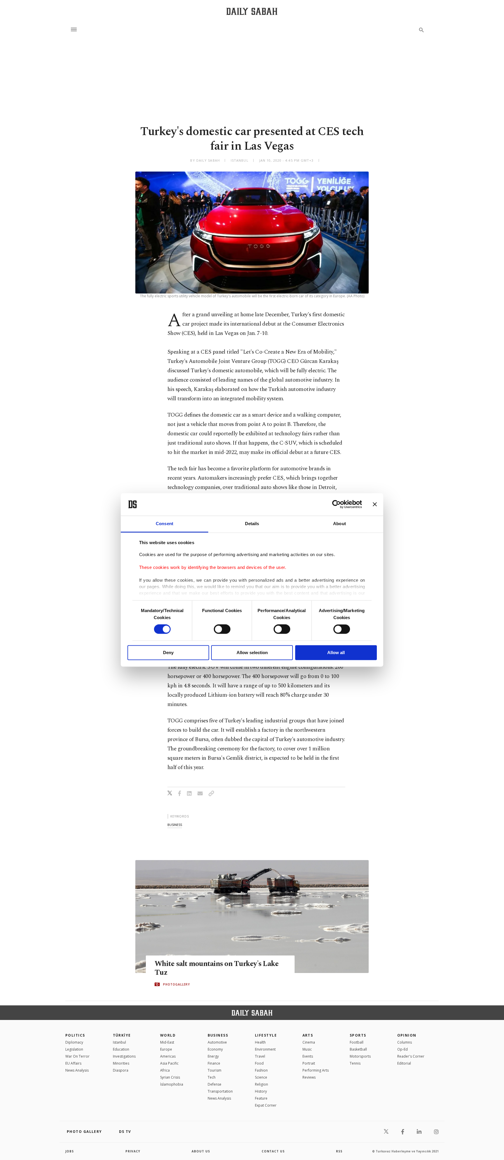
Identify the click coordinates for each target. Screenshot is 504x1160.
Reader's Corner (410, 1056)
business (174, 824)
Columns (404, 1042)
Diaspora (120, 1070)
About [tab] (339, 523)
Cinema (308, 1042)
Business (218, 1035)
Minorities (121, 1063)
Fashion (261, 1070)
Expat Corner (265, 1105)
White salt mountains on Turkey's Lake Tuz (217, 968)
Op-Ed (402, 1049)
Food (259, 1063)
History (261, 1091)
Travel (260, 1056)
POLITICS (75, 1035)
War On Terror (77, 1056)
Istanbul (119, 1042)
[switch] (222, 629)
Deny (168, 652)
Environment (265, 1049)
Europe (166, 1049)
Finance (214, 1063)
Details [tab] (252, 523)
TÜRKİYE (122, 1035)
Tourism (214, 1070)
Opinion (406, 1035)
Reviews (309, 1077)
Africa (165, 1070)
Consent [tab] (164, 523)
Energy (213, 1056)
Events (307, 1056)
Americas (168, 1056)
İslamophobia (171, 1084)
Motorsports (360, 1056)
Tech (212, 1077)
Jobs (69, 1151)
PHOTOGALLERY (176, 984)
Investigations (124, 1056)
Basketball (358, 1049)
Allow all (336, 652)
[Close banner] (375, 504)
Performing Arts (315, 1070)
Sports (358, 1035)
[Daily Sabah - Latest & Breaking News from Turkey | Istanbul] (251, 11)
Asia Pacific (169, 1063)
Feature (261, 1098)
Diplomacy (74, 1042)
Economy (215, 1049)
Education (121, 1049)
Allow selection (252, 652)
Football (356, 1042)
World (168, 1035)
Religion (261, 1084)
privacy (132, 1151)
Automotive (217, 1042)
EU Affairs (73, 1063)
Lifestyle (266, 1035)
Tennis (355, 1063)
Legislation (74, 1049)
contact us (273, 1151)
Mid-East (167, 1042)
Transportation (220, 1091)
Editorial (404, 1063)
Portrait (308, 1063)
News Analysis (77, 1070)
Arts (307, 1035)
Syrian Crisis (170, 1077)
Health (260, 1042)
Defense (214, 1084)
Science (261, 1077)
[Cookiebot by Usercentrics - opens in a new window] (336, 504)
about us (201, 1151)
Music (307, 1049)
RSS (339, 1151)
